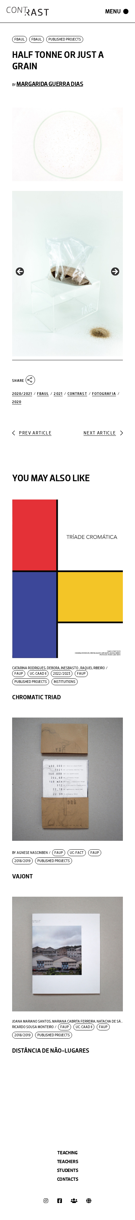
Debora (53, 668)
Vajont (22, 876)
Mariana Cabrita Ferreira (73, 1022)
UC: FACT (77, 853)
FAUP (18, 673)
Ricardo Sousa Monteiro (33, 1027)
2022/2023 (61, 673)
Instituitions (64, 682)
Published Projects (64, 39)
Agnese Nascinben (30, 853)
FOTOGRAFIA (104, 394)
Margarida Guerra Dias (49, 84)
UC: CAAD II (38, 673)
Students (67, 1170)
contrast (77, 394)
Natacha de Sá (109, 1022)
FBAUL (19, 39)
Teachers (67, 1161)
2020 (16, 402)
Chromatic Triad (36, 697)
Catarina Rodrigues (29, 668)
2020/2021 (22, 394)
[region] (67, 274)
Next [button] (115, 272)
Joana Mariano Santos (31, 1022)
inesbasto (69, 668)
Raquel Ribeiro (92, 668)
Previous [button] (20, 272)
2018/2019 (22, 861)
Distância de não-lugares (50, 1050)
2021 (58, 394)
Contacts (67, 1179)
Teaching (67, 1153)
